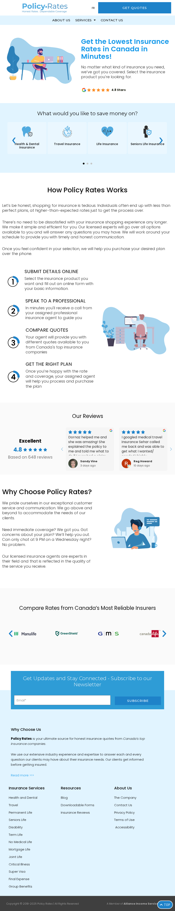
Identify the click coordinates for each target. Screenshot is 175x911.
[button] (84, 163)
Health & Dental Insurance (27, 146)
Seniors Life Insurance (147, 144)
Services (83, 20)
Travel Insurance (67, 144)
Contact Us (112, 20)
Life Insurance (107, 144)
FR (93, 8)
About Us (61, 20)
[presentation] (14, 139)
